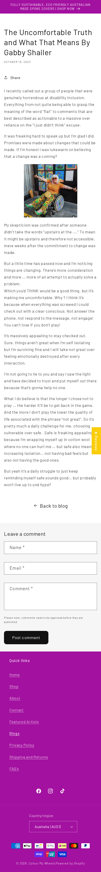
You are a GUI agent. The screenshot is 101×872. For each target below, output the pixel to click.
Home (14, 674)
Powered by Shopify (70, 863)
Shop (14, 686)
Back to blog (54, 506)
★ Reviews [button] (96, 440)
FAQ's (14, 768)
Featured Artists (24, 721)
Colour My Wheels (42, 863)
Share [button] (15, 77)
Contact (16, 710)
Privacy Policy (21, 745)
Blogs (14, 733)
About (14, 698)
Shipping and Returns (28, 757)
